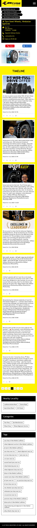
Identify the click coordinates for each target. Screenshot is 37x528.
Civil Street (20, 408)
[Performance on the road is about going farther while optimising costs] (18, 129)
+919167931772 (9, 36)
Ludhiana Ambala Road (10, 404)
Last (21, 388)
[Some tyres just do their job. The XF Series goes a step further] (18, 174)
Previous (6, 388)
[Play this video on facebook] (18, 129)
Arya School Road (9, 408)
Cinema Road (23, 404)
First (2, 388)
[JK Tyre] (11, 3)
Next (18, 388)
